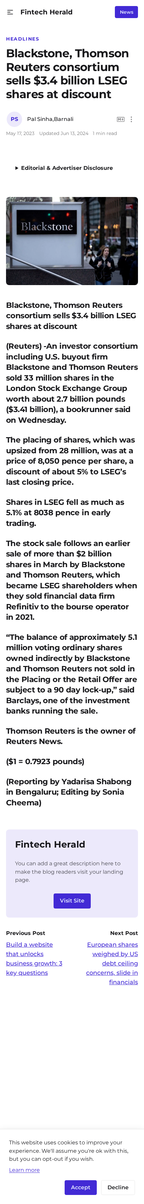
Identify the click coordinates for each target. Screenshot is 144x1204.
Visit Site (72, 900)
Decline (118, 1187)
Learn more (24, 1169)
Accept (80, 1187)
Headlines (23, 39)
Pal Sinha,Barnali (50, 119)
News (126, 12)
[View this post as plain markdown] (121, 119)
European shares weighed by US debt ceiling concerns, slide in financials (112, 963)
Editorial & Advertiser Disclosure (67, 168)
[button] (10, 12)
